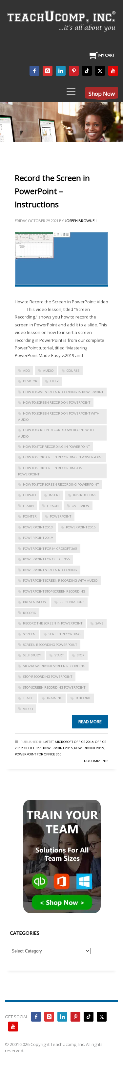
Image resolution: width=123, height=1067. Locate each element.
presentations (71, 602)
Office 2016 (84, 742)
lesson (53, 506)
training (54, 698)
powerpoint (60, 516)
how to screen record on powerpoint (56, 402)
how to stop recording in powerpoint (56, 446)
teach (28, 698)
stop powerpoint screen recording (54, 666)
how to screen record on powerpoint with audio (58, 416)
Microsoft (64, 742)
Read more (90, 721)
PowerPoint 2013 (38, 527)
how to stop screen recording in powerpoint (63, 457)
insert (54, 495)
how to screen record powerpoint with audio (56, 433)
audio (48, 370)
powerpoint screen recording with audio (60, 580)
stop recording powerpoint (47, 676)
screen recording (65, 634)
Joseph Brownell (81, 220)
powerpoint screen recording (50, 570)
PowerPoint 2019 (38, 538)
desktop (30, 381)
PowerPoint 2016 (81, 527)
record (29, 613)
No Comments (96, 761)
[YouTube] (113, 71)
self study (32, 655)
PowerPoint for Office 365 (46, 559)
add (26, 370)
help (54, 381)
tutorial (83, 698)
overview (80, 506)
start (59, 655)
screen (29, 634)
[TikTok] (87, 71)
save (99, 623)
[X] (100, 71)
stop (80, 655)
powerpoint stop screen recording (54, 591)
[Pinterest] (74, 71)
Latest (48, 742)
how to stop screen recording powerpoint (61, 484)
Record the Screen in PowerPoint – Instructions (52, 191)
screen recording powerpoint (50, 645)
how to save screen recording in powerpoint (63, 392)
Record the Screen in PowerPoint (52, 623)
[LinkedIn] (61, 71)
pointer (30, 516)
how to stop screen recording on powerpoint (50, 471)
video (28, 709)
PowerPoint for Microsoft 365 (50, 548)
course (73, 370)
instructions (84, 495)
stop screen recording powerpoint (54, 687)
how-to (29, 495)
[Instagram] (47, 71)
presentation (34, 602)
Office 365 (33, 748)
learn (28, 506)
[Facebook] (34, 71)
